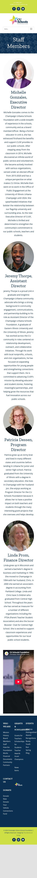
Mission (6, 732)
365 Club (29, 729)
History (6, 735)
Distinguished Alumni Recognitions (31, 735)
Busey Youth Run (28, 744)
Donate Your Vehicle (6, 805)
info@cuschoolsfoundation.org (18, 4)
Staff (5, 744)
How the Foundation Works (7, 750)
